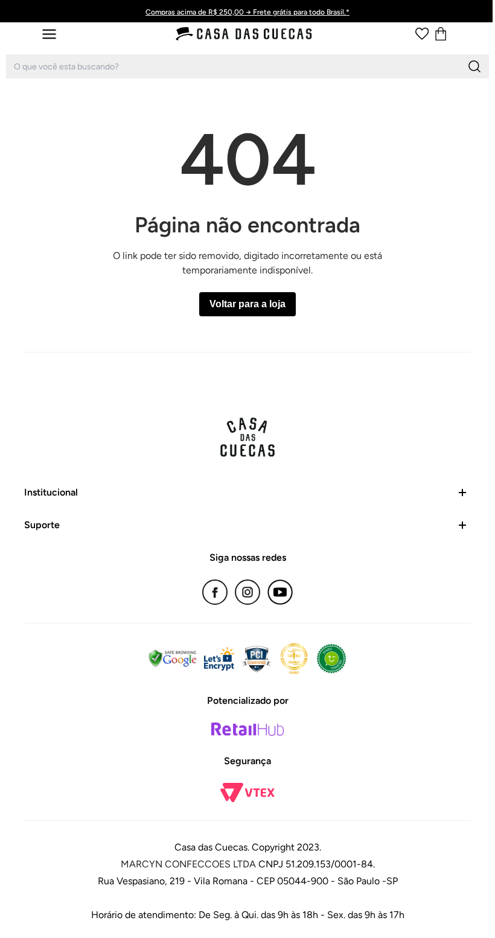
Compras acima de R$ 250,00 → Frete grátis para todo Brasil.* (247, 12)
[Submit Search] (474, 66)
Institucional (51, 492)
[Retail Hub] (247, 729)
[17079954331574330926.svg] (422, 34)
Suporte (42, 525)
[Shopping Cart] (440, 33)
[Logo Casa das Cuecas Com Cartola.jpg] (244, 34)
